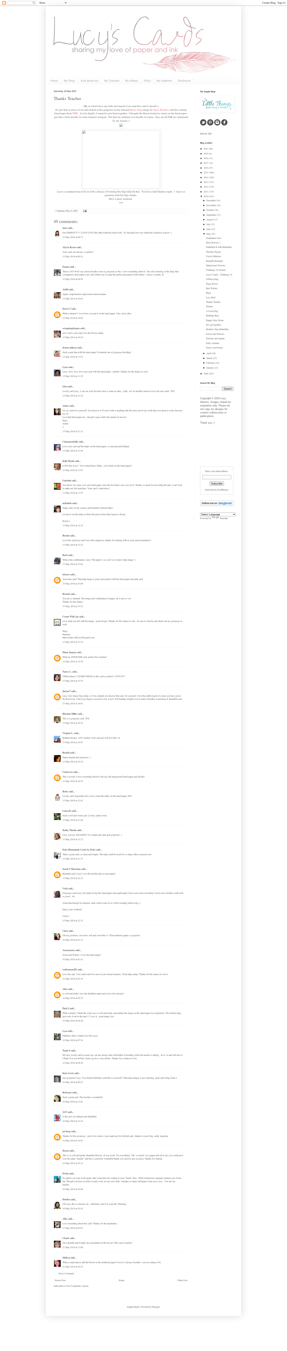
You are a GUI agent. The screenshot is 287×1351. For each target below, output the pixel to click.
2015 (206, 172)
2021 (206, 148)
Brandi (66, 752)
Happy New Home (215, 320)
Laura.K (66, 810)
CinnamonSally (70, 441)
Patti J (65, 1008)
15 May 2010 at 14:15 (72, 525)
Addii (65, 289)
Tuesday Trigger (213, 251)
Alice (65, 989)
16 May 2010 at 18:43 (72, 1208)
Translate (224, 518)
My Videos (131, 80)
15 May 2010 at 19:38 (72, 761)
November (211, 205)
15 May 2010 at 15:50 (72, 661)
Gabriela (66, 480)
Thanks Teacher (67, 98)
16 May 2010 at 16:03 (72, 1140)
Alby (64, 1218)
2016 (206, 167)
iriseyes (66, 574)
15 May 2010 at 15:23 (72, 606)
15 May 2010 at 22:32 (72, 920)
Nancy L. (67, 671)
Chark (65, 1238)
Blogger (156, 1306)
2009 (206, 373)
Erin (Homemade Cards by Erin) (78, 849)
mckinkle (67, 503)
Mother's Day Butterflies (217, 329)
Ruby (65, 791)
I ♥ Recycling (212, 279)
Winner (209, 306)
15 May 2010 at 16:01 (72, 703)
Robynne (67, 1092)
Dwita (65, 1173)
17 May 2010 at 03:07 (72, 1227)
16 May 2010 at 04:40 (72, 1020)
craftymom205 (69, 969)
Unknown (67, 772)
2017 (206, 162)
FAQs (147, 80)
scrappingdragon (71, 328)
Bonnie (66, 535)
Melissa (66, 1257)
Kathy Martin (69, 830)
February (210, 362)
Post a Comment (66, 1273)
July (208, 224)
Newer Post (60, 1280)
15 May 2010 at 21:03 (72, 800)
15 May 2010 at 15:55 (72, 680)
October (210, 209)
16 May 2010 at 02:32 (72, 997)
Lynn (65, 367)
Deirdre (66, 1199)
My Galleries (164, 80)
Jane (64, 228)
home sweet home (214, 347)
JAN (64, 1112)
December (211, 200)
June (208, 229)
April (209, 353)
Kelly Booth (68, 461)
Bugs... (209, 292)
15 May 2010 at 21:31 (72, 858)
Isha (64, 386)
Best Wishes (211, 288)
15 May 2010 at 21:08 (72, 819)
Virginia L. (67, 733)
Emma (65, 266)
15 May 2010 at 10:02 (72, 317)
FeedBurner (222, 489)
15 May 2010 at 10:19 (72, 337)
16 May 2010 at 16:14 (72, 1163)
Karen (65, 1150)
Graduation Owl (213, 238)
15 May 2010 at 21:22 (72, 839)
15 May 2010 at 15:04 (72, 564)
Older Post (182, 1280)
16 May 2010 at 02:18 (72, 978)
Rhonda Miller (69, 713)
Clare (65, 930)
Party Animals (212, 343)
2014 (206, 177)
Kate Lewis (68, 1073)
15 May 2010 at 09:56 (72, 279)
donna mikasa (69, 347)
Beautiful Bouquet (214, 260)
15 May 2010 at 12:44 (72, 450)
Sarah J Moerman (71, 869)
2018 (206, 158)
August (210, 219)
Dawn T (66, 308)
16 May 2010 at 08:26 (72, 1062)
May (208, 233)
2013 (206, 181)
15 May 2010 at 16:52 (72, 722)
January (210, 367)
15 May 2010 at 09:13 (72, 237)
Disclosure (184, 80)
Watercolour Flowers (215, 265)
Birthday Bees (212, 315)
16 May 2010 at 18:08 (72, 1189)
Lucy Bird (210, 297)
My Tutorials (111, 80)
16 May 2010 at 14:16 (72, 1120)
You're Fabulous (213, 256)
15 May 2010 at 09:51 (72, 256)
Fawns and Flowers (215, 333)
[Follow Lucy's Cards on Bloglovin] (217, 505)
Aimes (65, 405)
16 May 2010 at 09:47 (72, 1082)
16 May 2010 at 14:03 (72, 1101)
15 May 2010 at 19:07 (72, 742)
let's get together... (214, 324)
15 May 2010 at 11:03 (72, 356)
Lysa (64, 1031)
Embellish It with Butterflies (219, 246)
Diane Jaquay (69, 652)
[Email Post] (84, 210)
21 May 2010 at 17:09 (72, 1247)
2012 (206, 186)
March (209, 358)
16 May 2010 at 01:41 (72, 959)
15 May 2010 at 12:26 (72, 395)
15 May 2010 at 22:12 (72, 878)
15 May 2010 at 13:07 (72, 470)
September (211, 214)
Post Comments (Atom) (77, 1285)
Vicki (65, 888)
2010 (206, 196)
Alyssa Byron (69, 247)
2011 (206, 191)
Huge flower (212, 283)
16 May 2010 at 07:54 (72, 1040)
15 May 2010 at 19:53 (72, 781)
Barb (65, 555)
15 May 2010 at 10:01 (72, 298)
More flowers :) (213, 242)
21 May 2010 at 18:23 (72, 1266)
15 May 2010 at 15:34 (72, 641)
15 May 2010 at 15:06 (72, 583)
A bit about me (89, 80)
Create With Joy (70, 616)
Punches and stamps (215, 338)
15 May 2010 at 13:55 (72, 492)
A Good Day (212, 311)
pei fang (66, 1131)
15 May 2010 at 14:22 (72, 544)
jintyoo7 (66, 691)
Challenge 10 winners (216, 269)
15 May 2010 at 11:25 (72, 376)
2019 (206, 153)
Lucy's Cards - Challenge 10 (219, 274)
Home (54, 80)
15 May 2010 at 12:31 (72, 431)
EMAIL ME (206, 133)
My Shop (69, 80)
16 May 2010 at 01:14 (72, 939)
